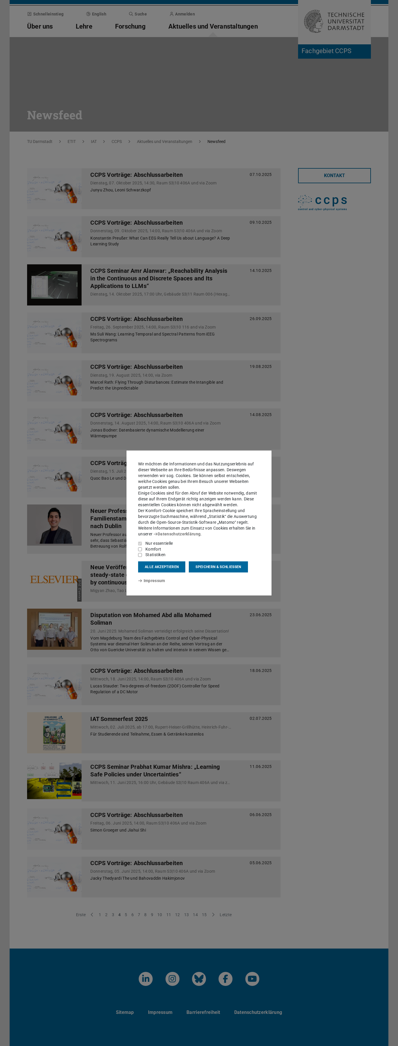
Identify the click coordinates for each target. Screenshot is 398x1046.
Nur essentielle (159, 543)
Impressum (154, 580)
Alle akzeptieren (162, 567)
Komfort (153, 549)
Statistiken (155, 554)
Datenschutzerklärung (179, 534)
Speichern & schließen (218, 567)
